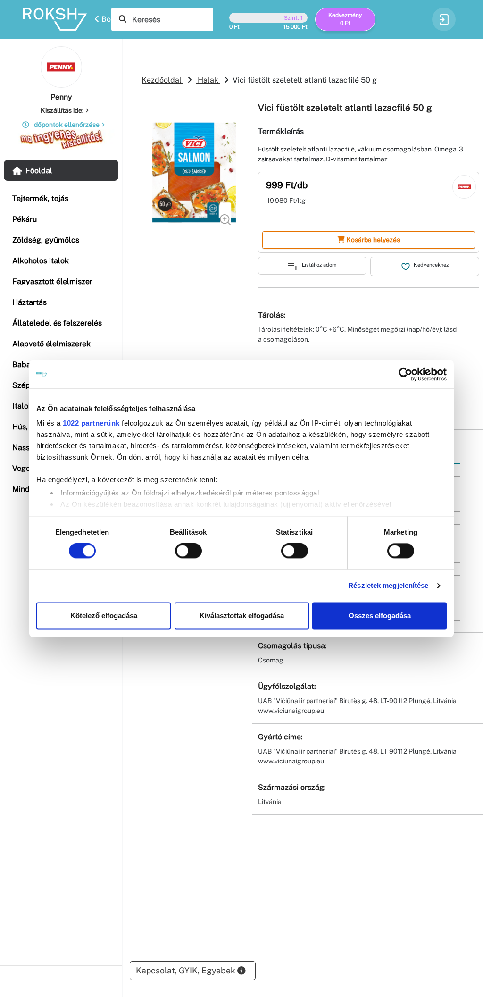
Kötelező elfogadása (103, 616)
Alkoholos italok (40, 260)
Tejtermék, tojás (40, 198)
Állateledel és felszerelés (57, 322)
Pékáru (24, 219)
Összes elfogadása (380, 616)
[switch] (188, 551)
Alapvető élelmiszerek (51, 343)
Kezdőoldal (162, 79)
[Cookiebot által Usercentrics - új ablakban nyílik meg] (405, 374)
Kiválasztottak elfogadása (242, 616)
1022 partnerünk (91, 423)
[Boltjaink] (59, 19)
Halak (208, 79)
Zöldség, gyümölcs (45, 239)
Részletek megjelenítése (388, 586)
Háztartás (29, 302)
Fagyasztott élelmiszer (52, 281)
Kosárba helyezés (372, 239)
